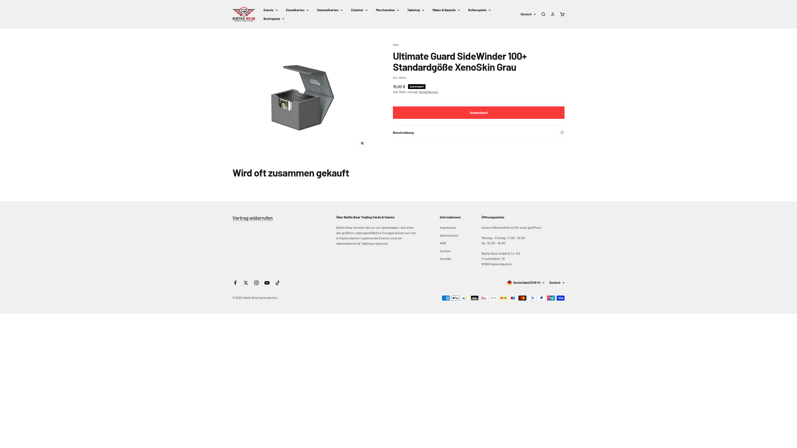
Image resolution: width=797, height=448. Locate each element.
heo (395, 44)
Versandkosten (428, 92)
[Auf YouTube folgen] (267, 283)
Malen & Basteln (444, 10)
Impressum (448, 227)
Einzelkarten (295, 10)
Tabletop (413, 10)
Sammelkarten (328, 10)
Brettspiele (272, 19)
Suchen (445, 251)
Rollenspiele (477, 10)
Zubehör (357, 10)
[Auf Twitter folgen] (246, 283)
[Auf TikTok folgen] (277, 283)
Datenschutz (449, 235)
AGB (443, 243)
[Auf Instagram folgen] (256, 283)
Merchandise (385, 10)
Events (269, 10)
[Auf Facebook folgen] (235, 283)
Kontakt (445, 259)
